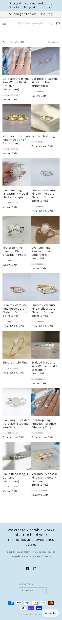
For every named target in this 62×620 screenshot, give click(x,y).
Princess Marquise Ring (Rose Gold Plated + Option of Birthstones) (15, 310)
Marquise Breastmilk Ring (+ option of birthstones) (45, 82)
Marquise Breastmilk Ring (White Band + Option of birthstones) (16, 84)
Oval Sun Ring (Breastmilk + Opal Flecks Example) (15, 193)
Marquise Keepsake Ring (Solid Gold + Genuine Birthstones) (44, 479)
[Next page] (40, 509)
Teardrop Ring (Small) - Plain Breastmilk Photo (14, 251)
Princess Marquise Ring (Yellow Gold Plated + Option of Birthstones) (44, 310)
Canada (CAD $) (29, 590)
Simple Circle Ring (15, 362)
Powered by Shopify (39, 614)
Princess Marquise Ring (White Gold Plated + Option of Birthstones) (44, 195)
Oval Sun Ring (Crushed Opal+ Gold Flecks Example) (42, 253)
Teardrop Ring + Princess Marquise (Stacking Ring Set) (44, 423)
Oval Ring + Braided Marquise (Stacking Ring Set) (16, 423)
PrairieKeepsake (27, 614)
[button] (4, 23)
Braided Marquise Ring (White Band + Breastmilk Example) (44, 368)
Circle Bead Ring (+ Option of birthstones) (15, 477)
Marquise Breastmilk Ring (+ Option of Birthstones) (16, 139)
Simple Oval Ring (43, 136)
